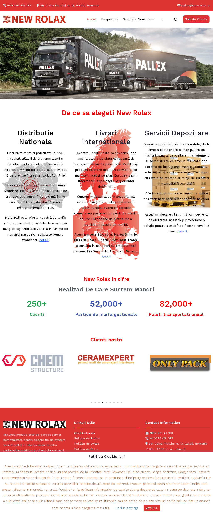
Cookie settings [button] (126, 508)
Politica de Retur (86, 449)
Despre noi (109, 19)
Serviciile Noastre (136, 19)
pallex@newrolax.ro (195, 5)
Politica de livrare (86, 443)
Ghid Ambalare (84, 433)
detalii (44, 240)
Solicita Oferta (196, 19)
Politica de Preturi (87, 438)
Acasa (91, 19)
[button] (152, 19)
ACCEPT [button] (151, 508)
